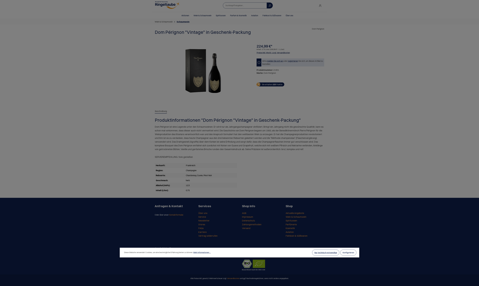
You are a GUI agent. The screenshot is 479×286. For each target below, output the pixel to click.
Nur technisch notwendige (325, 252)
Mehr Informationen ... (202, 252)
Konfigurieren (348, 252)
